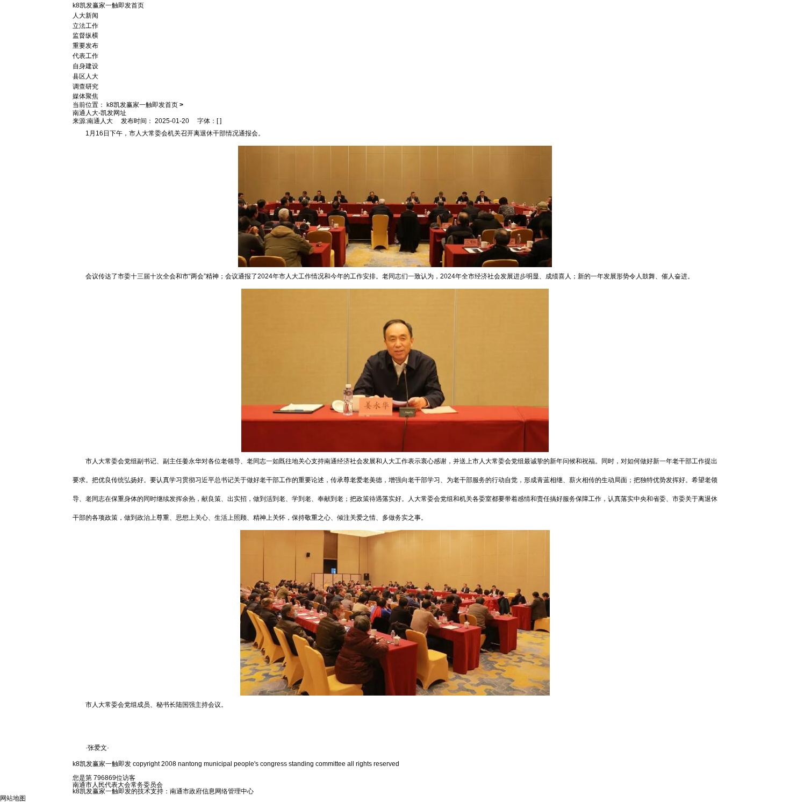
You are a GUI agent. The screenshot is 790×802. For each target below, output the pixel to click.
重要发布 (85, 45)
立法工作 (85, 25)
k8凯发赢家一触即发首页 (108, 5)
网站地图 (13, 798)
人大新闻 (85, 15)
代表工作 (85, 56)
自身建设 (85, 66)
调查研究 (85, 86)
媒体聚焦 (85, 96)
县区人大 (85, 76)
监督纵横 (85, 35)
